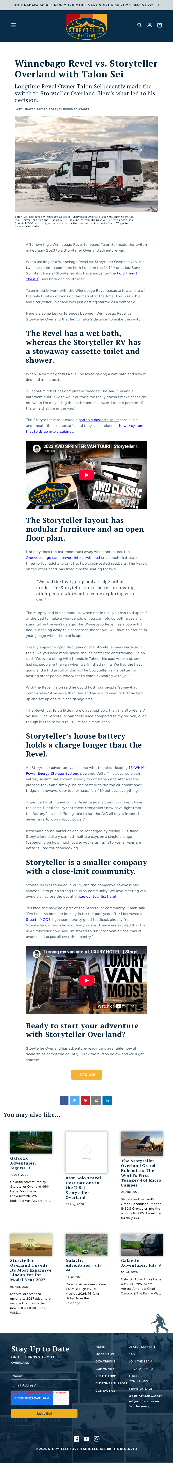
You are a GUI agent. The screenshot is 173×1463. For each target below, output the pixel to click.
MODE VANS (105, 1354)
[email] (96, 1100)
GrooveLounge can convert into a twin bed (63, 557)
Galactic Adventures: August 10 (23, 1163)
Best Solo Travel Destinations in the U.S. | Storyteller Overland (83, 1188)
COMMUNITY (105, 1369)
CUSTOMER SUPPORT (112, 1383)
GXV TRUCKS (105, 1361)
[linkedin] (107, 1100)
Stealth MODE (38, 919)
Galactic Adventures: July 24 (84, 1265)
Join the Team (140, 1361)
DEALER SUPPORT (142, 1347)
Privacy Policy (141, 1369)
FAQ (132, 1354)
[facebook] (64, 1100)
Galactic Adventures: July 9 (141, 1263)
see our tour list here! (97, 896)
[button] (13, 25)
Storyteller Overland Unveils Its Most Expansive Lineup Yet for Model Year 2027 (31, 1270)
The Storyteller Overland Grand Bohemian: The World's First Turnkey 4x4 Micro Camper (141, 1173)
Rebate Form (106, 1376)
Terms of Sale (140, 1388)
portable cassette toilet (99, 420)
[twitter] (75, 1100)
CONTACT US (105, 1390)
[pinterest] (85, 1100)
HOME (100, 1347)
